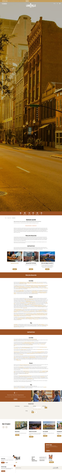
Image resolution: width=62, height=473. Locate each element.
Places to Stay (29, 214)
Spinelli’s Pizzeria (25, 357)
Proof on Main (21, 290)
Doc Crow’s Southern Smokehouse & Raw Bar (41, 285)
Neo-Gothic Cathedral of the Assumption (25, 375)
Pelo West (30, 318)
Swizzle (15, 293)
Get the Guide (51, 462)
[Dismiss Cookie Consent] (14, 457)
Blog (20, 214)
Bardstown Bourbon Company (30, 301)
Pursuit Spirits (23, 302)
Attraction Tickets (37, 214)
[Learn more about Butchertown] (21, 425)
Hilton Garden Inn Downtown (26, 343)
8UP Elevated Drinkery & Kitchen (29, 342)
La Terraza (43, 356)
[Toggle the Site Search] (57, 3)
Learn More (14, 269)
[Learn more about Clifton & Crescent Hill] (35, 425)
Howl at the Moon (42, 371)
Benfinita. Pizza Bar (30, 353)
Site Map (20, 467)
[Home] (31, 5)
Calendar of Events (24, 214)
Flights (33, 214)
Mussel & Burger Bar (42, 286)
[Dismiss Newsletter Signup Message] (14, 466)
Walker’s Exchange (43, 292)
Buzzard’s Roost (26, 304)
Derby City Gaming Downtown (24, 364)
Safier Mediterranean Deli (26, 347)
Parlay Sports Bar (32, 356)
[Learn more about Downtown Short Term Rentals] (31, 257)
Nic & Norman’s (35, 286)
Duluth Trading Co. (41, 324)
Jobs (32, 458)
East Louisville (45, 431)
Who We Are (33, 459)
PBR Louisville (27, 372)
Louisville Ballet (32, 310)
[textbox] (37, 407)
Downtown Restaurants (15, 263)
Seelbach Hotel (42, 376)
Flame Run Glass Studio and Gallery (40, 314)
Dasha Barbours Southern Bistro (19, 286)
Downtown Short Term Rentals (31, 263)
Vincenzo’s (41, 290)
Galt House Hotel (34, 292)
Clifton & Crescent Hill (32, 431)
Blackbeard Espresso (23, 282)
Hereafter (27, 317)
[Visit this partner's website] (56, 467)
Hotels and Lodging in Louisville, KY (47, 263)
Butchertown (17, 431)
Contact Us (33, 457)
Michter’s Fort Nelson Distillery (29, 299)
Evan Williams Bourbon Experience (37, 305)
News (41, 214)
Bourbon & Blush (36, 318)
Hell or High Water (37, 317)
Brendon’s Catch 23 (24, 349)
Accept (3, 462)
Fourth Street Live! (16, 351)
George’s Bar (25, 307)
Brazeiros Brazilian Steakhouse (36, 352)
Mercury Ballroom (26, 368)
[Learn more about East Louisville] (49, 425)
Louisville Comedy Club (26, 311)
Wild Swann (31, 317)
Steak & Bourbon (39, 349)
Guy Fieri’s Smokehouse (40, 351)
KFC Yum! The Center (18, 309)
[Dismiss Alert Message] (61, 1)
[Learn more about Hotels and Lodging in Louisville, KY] (47, 257)
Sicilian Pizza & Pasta (32, 357)
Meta (17, 359)
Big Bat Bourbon (28, 300)
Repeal (15, 292)
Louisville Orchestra (39, 310)
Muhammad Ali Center (20, 314)
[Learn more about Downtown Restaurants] (14, 257)
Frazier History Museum (40, 313)
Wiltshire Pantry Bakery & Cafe (31, 282)
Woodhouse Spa (19, 318)
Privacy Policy (17, 467)
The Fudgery (21, 354)
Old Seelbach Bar (30, 378)
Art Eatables (16, 324)
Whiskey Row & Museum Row (28, 225)
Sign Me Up (48, 450)
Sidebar (32, 286)
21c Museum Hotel (16, 315)
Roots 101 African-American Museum (29, 314)
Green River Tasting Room (32, 303)
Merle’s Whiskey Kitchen (30, 285)
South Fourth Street (34, 225)
